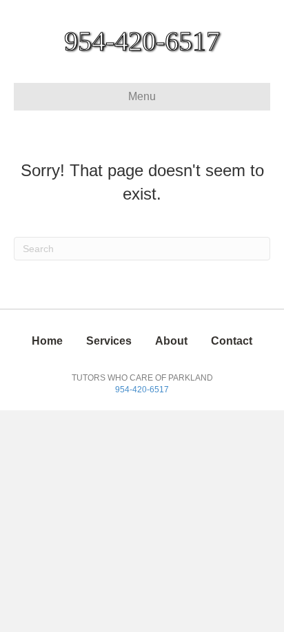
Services (109, 341)
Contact (231, 341)
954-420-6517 (142, 389)
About (171, 341)
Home (47, 341)
